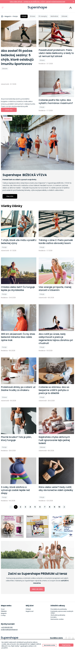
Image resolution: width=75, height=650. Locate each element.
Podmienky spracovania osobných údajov (62, 612)
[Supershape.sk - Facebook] (66, 638)
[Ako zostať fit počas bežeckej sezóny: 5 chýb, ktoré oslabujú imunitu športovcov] (18, 33)
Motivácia (54, 16)
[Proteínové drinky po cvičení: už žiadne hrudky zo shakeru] (18, 370)
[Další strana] (64, 507)
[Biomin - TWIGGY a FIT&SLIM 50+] (12, 526)
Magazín (4, 613)
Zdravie (64, 16)
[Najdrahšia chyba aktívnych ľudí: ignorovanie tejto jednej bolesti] (56, 420)
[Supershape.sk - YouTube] (73, 638)
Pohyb (24, 16)
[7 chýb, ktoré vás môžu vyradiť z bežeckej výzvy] (18, 224)
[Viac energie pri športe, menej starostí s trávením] (56, 270)
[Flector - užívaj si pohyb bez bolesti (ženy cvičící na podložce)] (62, 526)
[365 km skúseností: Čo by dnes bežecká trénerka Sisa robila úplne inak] (18, 317)
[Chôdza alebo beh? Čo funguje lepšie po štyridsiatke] (18, 270)
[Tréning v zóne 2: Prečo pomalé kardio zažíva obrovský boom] (56, 224)
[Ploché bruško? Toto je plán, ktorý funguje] (18, 420)
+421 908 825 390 (7, 627)
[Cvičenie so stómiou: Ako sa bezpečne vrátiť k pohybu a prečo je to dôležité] (56, 370)
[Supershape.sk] (37, 7)
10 (59, 507)
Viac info (9, 196)
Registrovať (29, 611)
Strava (32, 16)
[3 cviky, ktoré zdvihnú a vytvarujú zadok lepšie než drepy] (18, 470)
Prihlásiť (71, 8)
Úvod (2, 609)
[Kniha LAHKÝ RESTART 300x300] (37, 526)
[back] (11, 507)
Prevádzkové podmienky (59, 609)
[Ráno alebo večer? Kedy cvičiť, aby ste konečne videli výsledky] (56, 470)
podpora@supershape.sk (9, 630)
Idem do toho (37, 589)
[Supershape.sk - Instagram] (69, 638)
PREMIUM (4, 611)
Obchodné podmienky (58, 615)
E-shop (3, 615)
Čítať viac (9, 110)
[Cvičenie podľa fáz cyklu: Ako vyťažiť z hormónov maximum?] (56, 83)
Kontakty (54, 617)
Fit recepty (43, 16)
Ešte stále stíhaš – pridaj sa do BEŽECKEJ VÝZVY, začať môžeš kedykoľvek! (37, 1)
